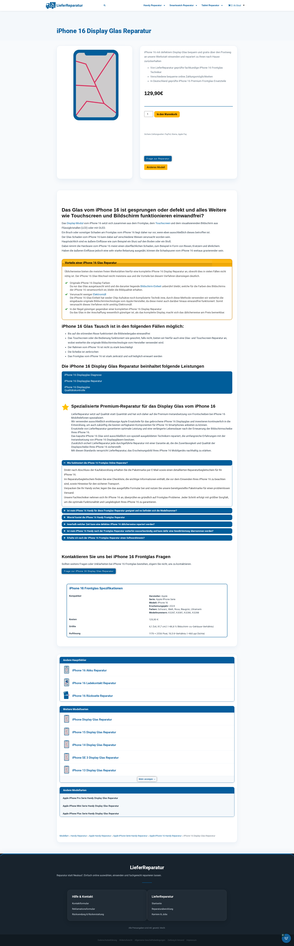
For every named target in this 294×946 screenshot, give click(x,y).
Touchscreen (162, 223)
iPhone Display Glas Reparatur (92, 719)
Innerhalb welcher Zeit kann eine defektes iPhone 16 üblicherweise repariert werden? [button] (111, 524)
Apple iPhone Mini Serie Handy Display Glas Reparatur (91, 806)
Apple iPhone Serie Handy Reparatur (130, 836)
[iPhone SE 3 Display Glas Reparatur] (66, 757)
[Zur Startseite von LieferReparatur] (71, 5)
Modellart (64, 836)
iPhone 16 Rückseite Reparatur (92, 696)
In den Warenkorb (167, 114)
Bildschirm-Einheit (150, 286)
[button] (104, 5)
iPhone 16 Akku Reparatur (89, 670)
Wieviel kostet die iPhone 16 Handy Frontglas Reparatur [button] (96, 517)
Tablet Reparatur (210, 5)
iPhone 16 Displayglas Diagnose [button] (83, 374)
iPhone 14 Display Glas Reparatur (94, 745)
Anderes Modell (156, 167)
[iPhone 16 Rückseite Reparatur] (66, 695)
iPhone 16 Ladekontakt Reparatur (94, 683)
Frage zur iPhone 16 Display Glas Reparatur (88, 571)
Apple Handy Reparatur (100, 836)
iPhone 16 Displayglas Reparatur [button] (83, 381)
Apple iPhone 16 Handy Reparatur (165, 836)
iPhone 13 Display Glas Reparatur (94, 770)
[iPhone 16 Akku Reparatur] (66, 670)
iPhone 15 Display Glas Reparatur (94, 732)
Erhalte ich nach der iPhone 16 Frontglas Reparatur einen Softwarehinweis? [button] (106, 538)
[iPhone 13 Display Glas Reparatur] (66, 769)
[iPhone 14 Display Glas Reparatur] (66, 744)
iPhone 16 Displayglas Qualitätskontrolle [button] (77, 389)
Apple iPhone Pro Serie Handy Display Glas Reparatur (90, 798)
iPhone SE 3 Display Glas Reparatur (95, 757)
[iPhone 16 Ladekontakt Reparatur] (66, 682)
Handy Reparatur (152, 5)
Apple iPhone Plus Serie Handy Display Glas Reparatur (91, 813)
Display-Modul (75, 223)
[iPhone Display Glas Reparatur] (66, 719)
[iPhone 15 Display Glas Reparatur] (66, 731)
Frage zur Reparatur (158, 158)
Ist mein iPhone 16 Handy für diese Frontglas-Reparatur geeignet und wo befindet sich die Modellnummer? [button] (122, 510)
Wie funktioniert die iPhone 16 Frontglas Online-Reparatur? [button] (97, 463)
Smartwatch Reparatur (182, 5)
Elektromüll (99, 294)
